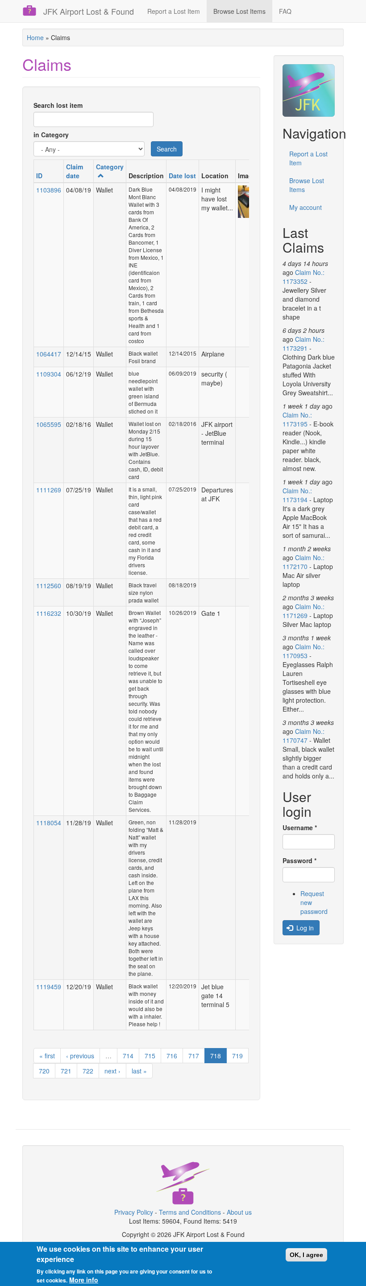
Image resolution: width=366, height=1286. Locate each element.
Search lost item (58, 105)
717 (193, 1055)
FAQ (285, 11)
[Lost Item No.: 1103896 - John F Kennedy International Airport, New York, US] (247, 201)
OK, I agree (306, 1254)
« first (47, 1055)
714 (128, 1055)
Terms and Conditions (190, 1212)
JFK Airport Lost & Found (88, 11)
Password (299, 860)
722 (88, 1070)
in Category (51, 134)
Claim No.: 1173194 (297, 495)
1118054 (48, 822)
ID (39, 175)
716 (171, 1055)
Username (300, 827)
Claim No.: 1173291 (303, 343)
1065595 (48, 424)
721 (66, 1070)
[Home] (32, 11)
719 (237, 1055)
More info (83, 1279)
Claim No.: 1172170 (303, 562)
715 (150, 1055)
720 (44, 1070)
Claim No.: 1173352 (303, 277)
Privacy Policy (133, 1212)
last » (139, 1070)
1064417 (48, 353)
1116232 (48, 613)
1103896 (48, 189)
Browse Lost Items (239, 11)
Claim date (74, 171)
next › (112, 1070)
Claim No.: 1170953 (303, 651)
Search (167, 148)
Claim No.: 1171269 (303, 611)
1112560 (48, 585)
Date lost (182, 175)
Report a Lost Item (173, 11)
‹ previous (80, 1055)
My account (305, 207)
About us (239, 1212)
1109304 (48, 373)
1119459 (48, 986)
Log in (304, 927)
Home (35, 37)
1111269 (48, 489)
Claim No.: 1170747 (303, 736)
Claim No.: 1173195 (297, 419)
